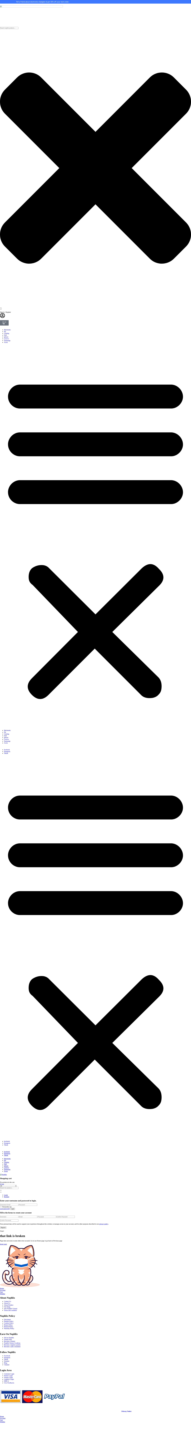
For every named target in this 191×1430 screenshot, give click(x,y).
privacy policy (103, 1224)
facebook (7, 750)
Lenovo (6, 339)
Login (6, 1195)
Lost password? (5, 1209)
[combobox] (9, 28)
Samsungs (7, 340)
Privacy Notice (127, 1411)
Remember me (7, 1207)
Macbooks (7, 330)
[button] (95, 536)
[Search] (1, 309)
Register (6, 1197)
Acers (6, 342)
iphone (6, 337)
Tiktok (6, 753)
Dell (5, 335)
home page (3, 1244)
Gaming (6, 333)
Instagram (7, 751)
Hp (5, 331)
